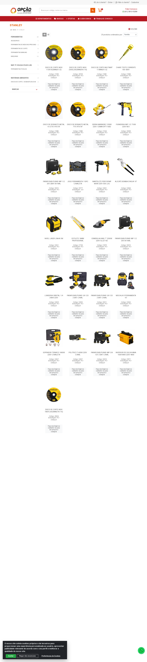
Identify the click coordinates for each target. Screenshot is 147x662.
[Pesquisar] (92, 10)
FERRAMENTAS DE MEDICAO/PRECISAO (23, 44)
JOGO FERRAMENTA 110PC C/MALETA (77, 182)
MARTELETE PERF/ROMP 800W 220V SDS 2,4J (101, 182)
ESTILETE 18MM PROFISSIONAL (78, 239)
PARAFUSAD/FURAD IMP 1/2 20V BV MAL (126, 239)
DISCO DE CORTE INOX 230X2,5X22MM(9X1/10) (78, 68)
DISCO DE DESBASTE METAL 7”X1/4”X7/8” (78, 125)
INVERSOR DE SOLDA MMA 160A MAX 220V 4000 (126, 353)
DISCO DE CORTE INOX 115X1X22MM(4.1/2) (53, 68)
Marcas (15, 89)
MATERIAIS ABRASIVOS (20, 78)
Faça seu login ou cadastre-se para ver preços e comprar (54, 86)
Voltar (133, 29)
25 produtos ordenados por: (111, 35)
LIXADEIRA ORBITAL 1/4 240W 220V (54, 296)
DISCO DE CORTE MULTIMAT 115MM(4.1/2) (102, 68)
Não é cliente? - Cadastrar (128, 2)
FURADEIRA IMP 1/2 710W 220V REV (126, 125)
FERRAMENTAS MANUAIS (19, 52)
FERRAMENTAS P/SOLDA (19, 69)
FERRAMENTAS (17, 37)
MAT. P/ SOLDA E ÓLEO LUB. (21, 65)
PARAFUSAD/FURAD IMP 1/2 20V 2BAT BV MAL (54, 182)
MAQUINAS (14, 56)
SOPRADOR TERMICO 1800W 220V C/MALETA (54, 353)
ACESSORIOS (15, 41)
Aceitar (11, 656)
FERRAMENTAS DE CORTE (19, 48)
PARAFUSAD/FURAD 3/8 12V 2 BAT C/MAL (78, 296)
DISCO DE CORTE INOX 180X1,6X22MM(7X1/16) (54, 410)
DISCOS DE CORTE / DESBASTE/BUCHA (23, 82)
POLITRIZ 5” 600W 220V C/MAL (78, 353)
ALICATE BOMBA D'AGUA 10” (126, 181)
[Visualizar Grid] (44, 34)
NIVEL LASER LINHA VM (54, 238)
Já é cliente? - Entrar (104, 2)
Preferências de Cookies (51, 656)
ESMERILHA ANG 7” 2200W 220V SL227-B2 (102, 239)
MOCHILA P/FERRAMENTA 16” (126, 296)
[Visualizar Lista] (48, 34)
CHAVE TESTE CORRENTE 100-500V (126, 68)
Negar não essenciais (27, 656)
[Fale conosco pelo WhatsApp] (141, 650)
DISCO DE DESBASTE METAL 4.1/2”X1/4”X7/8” (54, 125)
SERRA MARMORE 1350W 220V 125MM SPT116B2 (102, 125)
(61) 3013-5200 (130, 12)
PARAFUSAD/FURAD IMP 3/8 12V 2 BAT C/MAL (102, 353)
